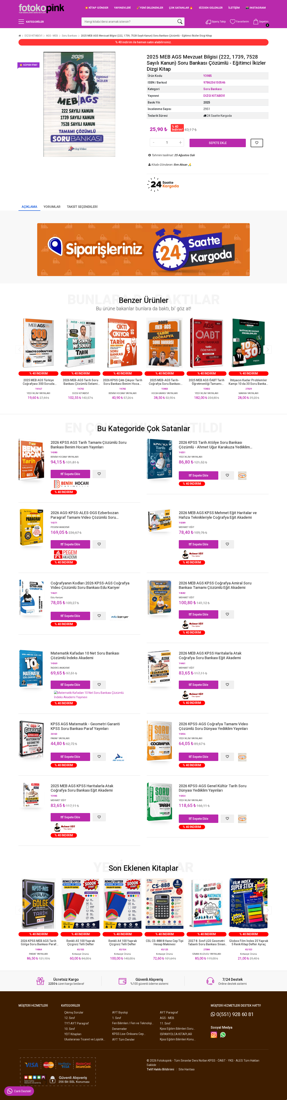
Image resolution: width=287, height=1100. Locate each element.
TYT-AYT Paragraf (76, 1023)
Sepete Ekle (218, 143)
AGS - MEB (52, 35)
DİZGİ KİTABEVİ (33, 35)
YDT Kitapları (72, 1034)
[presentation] (19, 349)
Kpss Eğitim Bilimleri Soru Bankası (176, 1029)
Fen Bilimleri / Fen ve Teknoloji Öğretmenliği (132, 1023)
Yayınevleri (122, 7)
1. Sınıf (116, 1018)
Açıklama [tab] (29, 207)
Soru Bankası (69, 35)
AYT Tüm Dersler (123, 1039)
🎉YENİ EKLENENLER (150, 7)
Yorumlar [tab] (52, 207)
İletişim (234, 7)
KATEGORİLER (35, 21)
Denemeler (119, 1029)
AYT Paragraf (169, 1012)
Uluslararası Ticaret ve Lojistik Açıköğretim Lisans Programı (83, 1039)
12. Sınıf (69, 1018)
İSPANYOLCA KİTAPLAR (176, 1034)
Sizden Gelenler (210, 7)
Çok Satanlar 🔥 (181, 7)
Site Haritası (187, 1069)
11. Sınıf (165, 1023)
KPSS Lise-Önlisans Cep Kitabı (128, 1034)
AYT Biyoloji (120, 1012)
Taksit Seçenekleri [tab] (82, 207)
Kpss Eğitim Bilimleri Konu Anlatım (177, 1039)
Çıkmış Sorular (73, 1012)
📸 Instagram (256, 7)
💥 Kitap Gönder (96, 7)
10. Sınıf (69, 1029)
